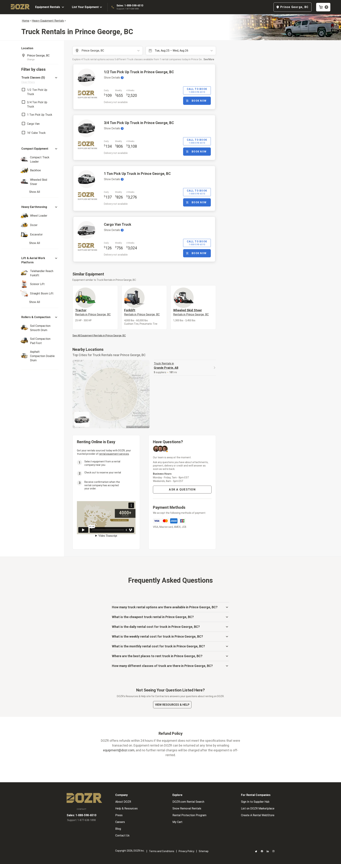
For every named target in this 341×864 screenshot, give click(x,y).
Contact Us (122, 835)
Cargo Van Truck (117, 224)
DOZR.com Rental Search (188, 801)
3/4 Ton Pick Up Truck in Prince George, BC (139, 123)
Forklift (142, 312)
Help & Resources (126, 808)
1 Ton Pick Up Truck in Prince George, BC (137, 173)
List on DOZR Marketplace (257, 808)
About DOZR (123, 801)
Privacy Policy (186, 851)
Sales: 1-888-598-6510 (130, 5)
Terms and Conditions (161, 851)
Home (25, 20)
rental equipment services (114, 453)
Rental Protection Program (189, 815)
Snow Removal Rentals (186, 808)
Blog (118, 828)
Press (119, 815)
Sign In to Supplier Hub (255, 801)
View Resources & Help (172, 704)
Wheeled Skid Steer (191, 312)
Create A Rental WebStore (257, 815)
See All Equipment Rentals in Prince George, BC (99, 335)
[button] (39, 79)
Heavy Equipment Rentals (48, 20)
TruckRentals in (166, 365)
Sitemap (204, 851)
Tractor (93, 312)
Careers (120, 822)
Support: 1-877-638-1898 (128, 9)
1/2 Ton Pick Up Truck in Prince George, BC (139, 72)
